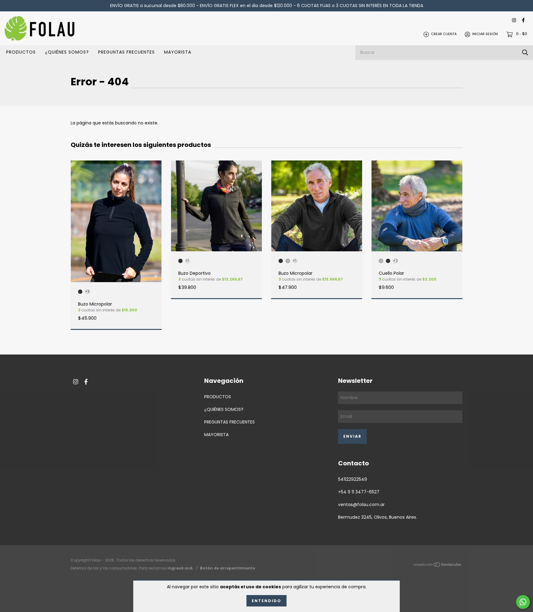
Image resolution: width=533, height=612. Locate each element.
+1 (187, 261)
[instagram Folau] (514, 20)
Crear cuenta (444, 34)
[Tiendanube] (437, 566)
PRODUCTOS (21, 52)
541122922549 (352, 479)
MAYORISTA (177, 52)
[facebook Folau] (523, 20)
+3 (87, 292)
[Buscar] (525, 52)
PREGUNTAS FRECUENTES (126, 52)
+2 (395, 261)
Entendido (266, 600)
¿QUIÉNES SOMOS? (67, 52)
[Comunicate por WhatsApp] (523, 602)
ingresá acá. (180, 568)
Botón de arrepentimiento (227, 568)
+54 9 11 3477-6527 (358, 492)
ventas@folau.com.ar (361, 504)
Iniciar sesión (485, 34)
